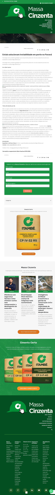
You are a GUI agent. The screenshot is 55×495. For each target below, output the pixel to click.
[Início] (47, 3)
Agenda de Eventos (47, 26)
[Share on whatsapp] (46, 50)
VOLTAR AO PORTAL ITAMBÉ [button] (10, 1)
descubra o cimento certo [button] (28, 388)
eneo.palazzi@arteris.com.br (14, 145)
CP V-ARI (25, 448)
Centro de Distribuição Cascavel (45, 474)
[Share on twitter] (39, 50)
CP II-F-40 (25, 449)
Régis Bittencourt (24, 110)
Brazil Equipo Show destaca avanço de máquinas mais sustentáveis (27, 299)
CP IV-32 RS (26, 446)
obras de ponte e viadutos (37, 133)
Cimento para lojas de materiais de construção (36, 460)
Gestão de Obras (30, 48)
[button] (2, 1)
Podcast (49, 27)
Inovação (49, 22)
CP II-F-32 (25, 444)
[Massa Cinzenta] (28, 12)
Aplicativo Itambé (27, 455)
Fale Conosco (46, 445)
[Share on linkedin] (44, 50)
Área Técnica (48, 20)
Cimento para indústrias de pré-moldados (35, 447)
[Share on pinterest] (43, 50)
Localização (17, 474)
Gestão (50, 21)
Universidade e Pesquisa (45, 25)
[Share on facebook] (37, 50)
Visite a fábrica (18, 472)
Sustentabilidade (47, 24)
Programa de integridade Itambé (18, 458)
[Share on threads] (41, 50)
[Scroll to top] (26, 492)
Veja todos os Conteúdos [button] (28, 332)
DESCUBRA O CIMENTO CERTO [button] (28, 253)
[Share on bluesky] (48, 50)
